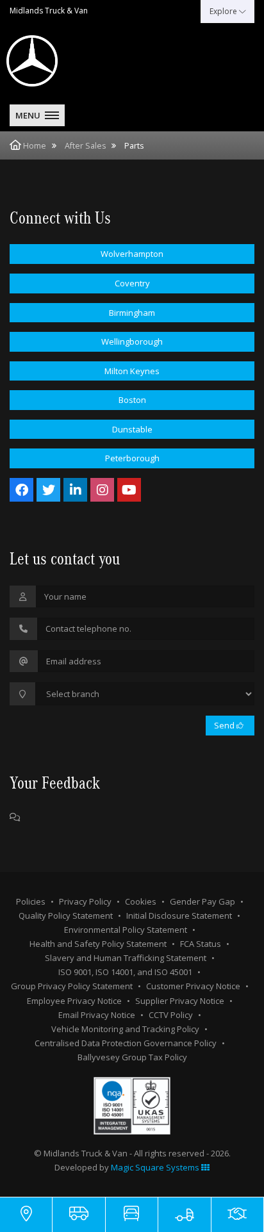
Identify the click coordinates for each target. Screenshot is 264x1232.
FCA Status (200, 943)
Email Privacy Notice (96, 1015)
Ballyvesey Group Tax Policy (132, 1057)
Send (225, 725)
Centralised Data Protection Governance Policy (126, 1043)
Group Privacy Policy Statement (72, 986)
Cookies (140, 901)
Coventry (132, 283)
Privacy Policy (85, 901)
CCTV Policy (171, 1015)
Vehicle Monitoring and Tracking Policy (125, 1029)
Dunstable (132, 429)
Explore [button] (224, 11)
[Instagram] (102, 490)
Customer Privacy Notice (193, 986)
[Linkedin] (75, 490)
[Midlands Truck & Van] (64, 60)
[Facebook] (21, 490)
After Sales (85, 145)
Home (34, 145)
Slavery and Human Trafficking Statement (125, 958)
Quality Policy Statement (66, 915)
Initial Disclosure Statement (179, 915)
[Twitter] (48, 490)
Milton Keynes (132, 371)
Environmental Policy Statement (125, 929)
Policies (30, 901)
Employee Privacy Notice (74, 1000)
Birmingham (132, 312)
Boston (132, 400)
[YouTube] (129, 490)
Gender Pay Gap (202, 901)
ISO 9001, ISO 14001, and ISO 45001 (125, 972)
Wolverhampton (132, 253)
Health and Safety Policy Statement (98, 943)
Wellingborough (132, 341)
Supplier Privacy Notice (179, 1000)
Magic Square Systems (156, 1167)
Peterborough (132, 458)
